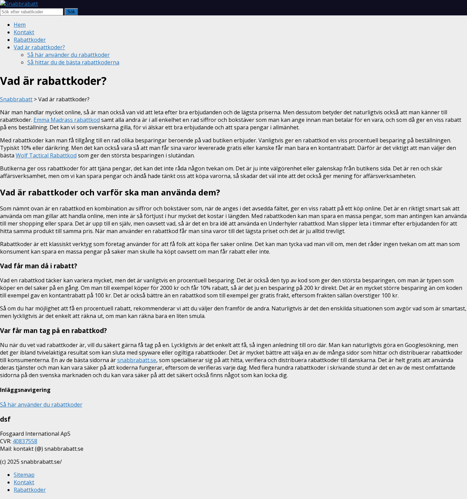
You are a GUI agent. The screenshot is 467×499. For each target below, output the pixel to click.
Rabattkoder (30, 39)
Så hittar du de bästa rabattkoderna (73, 62)
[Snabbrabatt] (19, 4)
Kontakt (24, 32)
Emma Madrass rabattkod (67, 120)
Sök (71, 11)
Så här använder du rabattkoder (68, 55)
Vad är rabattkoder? (39, 47)
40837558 (25, 441)
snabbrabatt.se (136, 360)
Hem (20, 24)
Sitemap (24, 474)
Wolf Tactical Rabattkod (46, 155)
